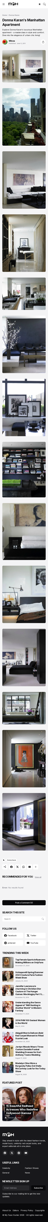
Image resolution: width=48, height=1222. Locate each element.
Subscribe (38, 1188)
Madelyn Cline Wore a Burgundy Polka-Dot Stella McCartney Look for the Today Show (30, 1067)
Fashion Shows (32, 1168)
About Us (6, 1210)
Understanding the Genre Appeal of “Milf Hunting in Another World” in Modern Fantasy (28, 1006)
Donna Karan (14, 15)
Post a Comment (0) (24, 903)
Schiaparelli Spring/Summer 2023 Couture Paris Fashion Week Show (29, 975)
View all (38, 877)
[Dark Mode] (39, 4)
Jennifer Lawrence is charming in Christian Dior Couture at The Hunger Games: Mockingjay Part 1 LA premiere (29, 990)
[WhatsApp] (23, 866)
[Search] (44, 4)
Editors (16, 1210)
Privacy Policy (27, 1210)
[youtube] (25, 1152)
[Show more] (35, 866)
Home (4, 15)
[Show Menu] (3, 4)
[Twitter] (17, 866)
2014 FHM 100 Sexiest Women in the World (30, 1021)
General (5, 1173)
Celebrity (6, 1168)
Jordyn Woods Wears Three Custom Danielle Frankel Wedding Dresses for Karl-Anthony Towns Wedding (29, 1051)
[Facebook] (11, 866)
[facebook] (4, 1152)
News (27, 1173)
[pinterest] (18, 1152)
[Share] (43, 42)
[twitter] (11, 1152)
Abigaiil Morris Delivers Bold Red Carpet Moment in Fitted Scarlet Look (29, 1036)
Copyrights (40, 1210)
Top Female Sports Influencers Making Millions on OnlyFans (30, 961)
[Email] (29, 866)
